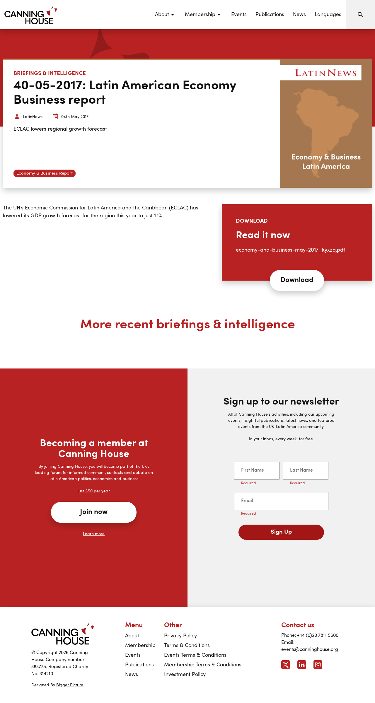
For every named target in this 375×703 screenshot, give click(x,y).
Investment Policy (185, 674)
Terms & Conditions (187, 645)
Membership (140, 645)
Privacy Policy (180, 636)
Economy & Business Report (44, 173)
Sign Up (281, 532)
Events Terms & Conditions (195, 655)
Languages (328, 14)
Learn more (94, 534)
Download (296, 280)
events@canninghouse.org (309, 649)
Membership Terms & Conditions (202, 665)
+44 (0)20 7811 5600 (317, 635)
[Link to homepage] (62, 633)
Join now (94, 512)
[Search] (360, 14)
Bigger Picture (69, 685)
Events (239, 14)
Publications (269, 14)
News (299, 14)
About (132, 636)
